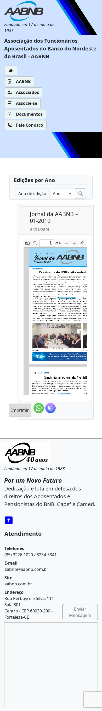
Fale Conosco (29, 125)
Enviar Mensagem (80, 612)
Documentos (29, 114)
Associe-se (26, 103)
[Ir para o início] (10, 520)
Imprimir (20, 410)
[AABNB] (31, 11)
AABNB (23, 81)
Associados (27, 92)
